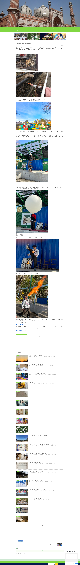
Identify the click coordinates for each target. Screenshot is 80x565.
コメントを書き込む (40, 550)
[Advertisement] (40, 343)
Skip (73, 563)
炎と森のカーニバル (19, 324)
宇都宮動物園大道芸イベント (21, 330)
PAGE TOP (40, 560)
